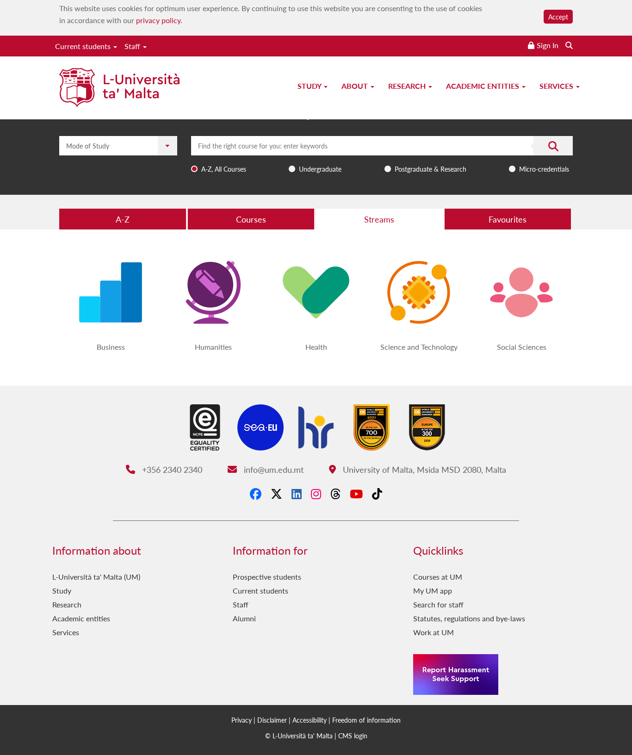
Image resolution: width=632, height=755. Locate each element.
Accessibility (309, 719)
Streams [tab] (379, 219)
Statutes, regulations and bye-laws (469, 618)
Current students (83, 46)
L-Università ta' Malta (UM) (96, 576)
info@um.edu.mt (272, 469)
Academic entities (483, 85)
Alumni (244, 618)
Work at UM (433, 632)
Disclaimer (272, 719)
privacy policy (158, 20)
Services (557, 85)
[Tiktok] (377, 493)
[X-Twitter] (276, 493)
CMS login (352, 735)
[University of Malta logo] (119, 88)
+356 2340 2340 (170, 469)
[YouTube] (356, 493)
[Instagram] (316, 493)
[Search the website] (569, 45)
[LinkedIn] (296, 493)
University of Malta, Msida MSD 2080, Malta (423, 469)
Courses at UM (437, 576)
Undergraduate (320, 168)
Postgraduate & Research (430, 168)
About (355, 85)
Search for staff (438, 604)
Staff (133, 46)
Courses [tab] (251, 219)
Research (408, 85)
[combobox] (382, 156)
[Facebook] (255, 493)
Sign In (547, 45)
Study (310, 85)
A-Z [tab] (123, 219)
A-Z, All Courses (223, 168)
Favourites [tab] (508, 219)
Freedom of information (366, 719)
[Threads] (335, 493)
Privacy (241, 719)
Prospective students (267, 576)
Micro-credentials (544, 168)
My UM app (432, 590)
